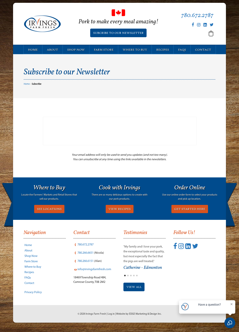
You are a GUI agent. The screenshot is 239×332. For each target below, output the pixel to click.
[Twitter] (211, 24)
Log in (111, 313)
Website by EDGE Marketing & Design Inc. (139, 313)
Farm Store (104, 49)
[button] (211, 33)
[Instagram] (199, 24)
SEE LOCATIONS (49, 209)
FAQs (182, 49)
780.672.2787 (197, 15)
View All (134, 287)
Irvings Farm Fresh (96, 313)
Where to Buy (135, 49)
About (52, 49)
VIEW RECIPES (119, 209)
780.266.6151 (85, 261)
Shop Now (76, 49)
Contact (203, 49)
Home (33, 49)
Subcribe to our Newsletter (118, 33)
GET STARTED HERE (189, 209)
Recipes (162, 49)
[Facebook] (193, 24)
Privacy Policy (33, 292)
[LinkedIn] (205, 24)
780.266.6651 (85, 252)
